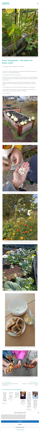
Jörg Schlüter (5, 66)
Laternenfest (23, 401)
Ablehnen (20, 424)
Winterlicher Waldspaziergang (35, 403)
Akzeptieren (20, 421)
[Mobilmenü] (37, 3)
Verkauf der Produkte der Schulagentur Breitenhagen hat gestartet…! (29, 400)
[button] (38, 412)
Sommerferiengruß (17, 394)
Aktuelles (22, 66)
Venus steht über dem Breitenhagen (5, 397)
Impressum (22, 429)
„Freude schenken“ (11, 395)
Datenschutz (18, 429)
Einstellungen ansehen (20, 427)
